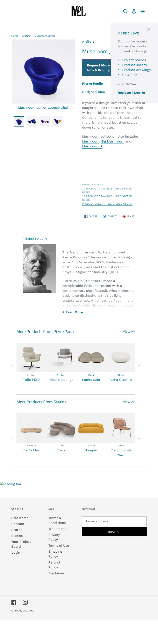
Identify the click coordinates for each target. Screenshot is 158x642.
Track (61, 450)
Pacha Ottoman (120, 380)
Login (15, 552)
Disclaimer (56, 573)
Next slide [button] (138, 365)
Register (124, 93)
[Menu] (143, 11)
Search (16, 530)
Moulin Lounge (61, 380)
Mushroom (90, 141)
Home (14, 35)
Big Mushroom (112, 141)
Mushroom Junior (45, 35)
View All (129, 331)
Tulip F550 (31, 380)
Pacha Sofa (91, 380)
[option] (31, 362)
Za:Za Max (31, 450)
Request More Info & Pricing (98, 67)
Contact (17, 524)
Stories (17, 536)
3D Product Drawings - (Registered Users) (107, 198)
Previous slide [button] (13, 365)
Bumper (91, 450)
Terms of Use (58, 545)
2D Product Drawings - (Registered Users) (107, 190)
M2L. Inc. (28, 610)
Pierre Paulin (92, 84)
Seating (26, 35)
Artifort (88, 41)
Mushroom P (92, 146)
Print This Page (92, 184)
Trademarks (57, 529)
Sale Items (19, 518)
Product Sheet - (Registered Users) (107, 203)
